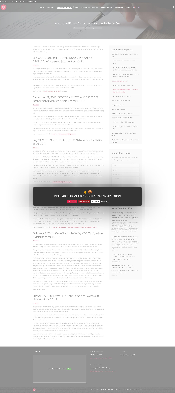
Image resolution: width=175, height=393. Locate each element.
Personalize (95, 201)
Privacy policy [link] (104, 201)
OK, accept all (72, 201)
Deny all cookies (84, 201)
